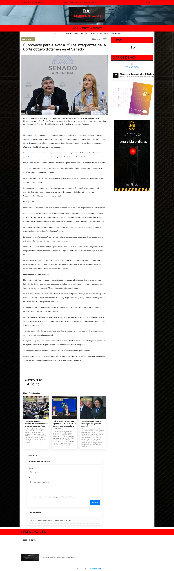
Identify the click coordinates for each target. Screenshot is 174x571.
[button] (138, 2)
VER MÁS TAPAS (132, 67)
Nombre (31, 468)
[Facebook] (146, 2)
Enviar (95, 502)
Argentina (116, 33)
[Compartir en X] (32, 385)
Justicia (56, 33)
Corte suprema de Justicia (75, 33)
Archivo (84, 28)
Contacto (96, 28)
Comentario (33, 478)
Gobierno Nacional (99, 33)
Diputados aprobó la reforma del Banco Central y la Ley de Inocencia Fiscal (36, 423)
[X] (142, 2)
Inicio (75, 28)
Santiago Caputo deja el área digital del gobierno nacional (91, 423)
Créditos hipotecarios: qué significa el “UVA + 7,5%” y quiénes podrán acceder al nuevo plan (64, 425)
